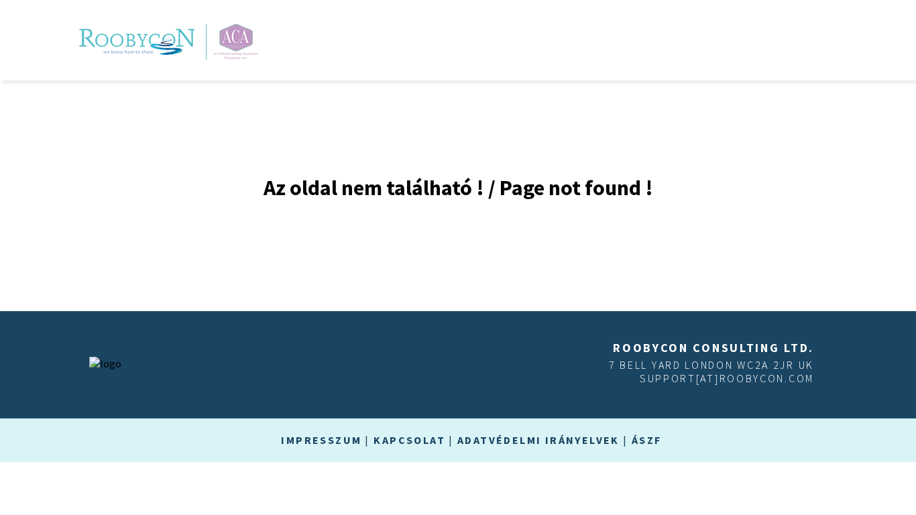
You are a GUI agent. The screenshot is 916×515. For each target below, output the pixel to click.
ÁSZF (647, 440)
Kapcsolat (409, 440)
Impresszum (321, 440)
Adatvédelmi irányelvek (538, 440)
